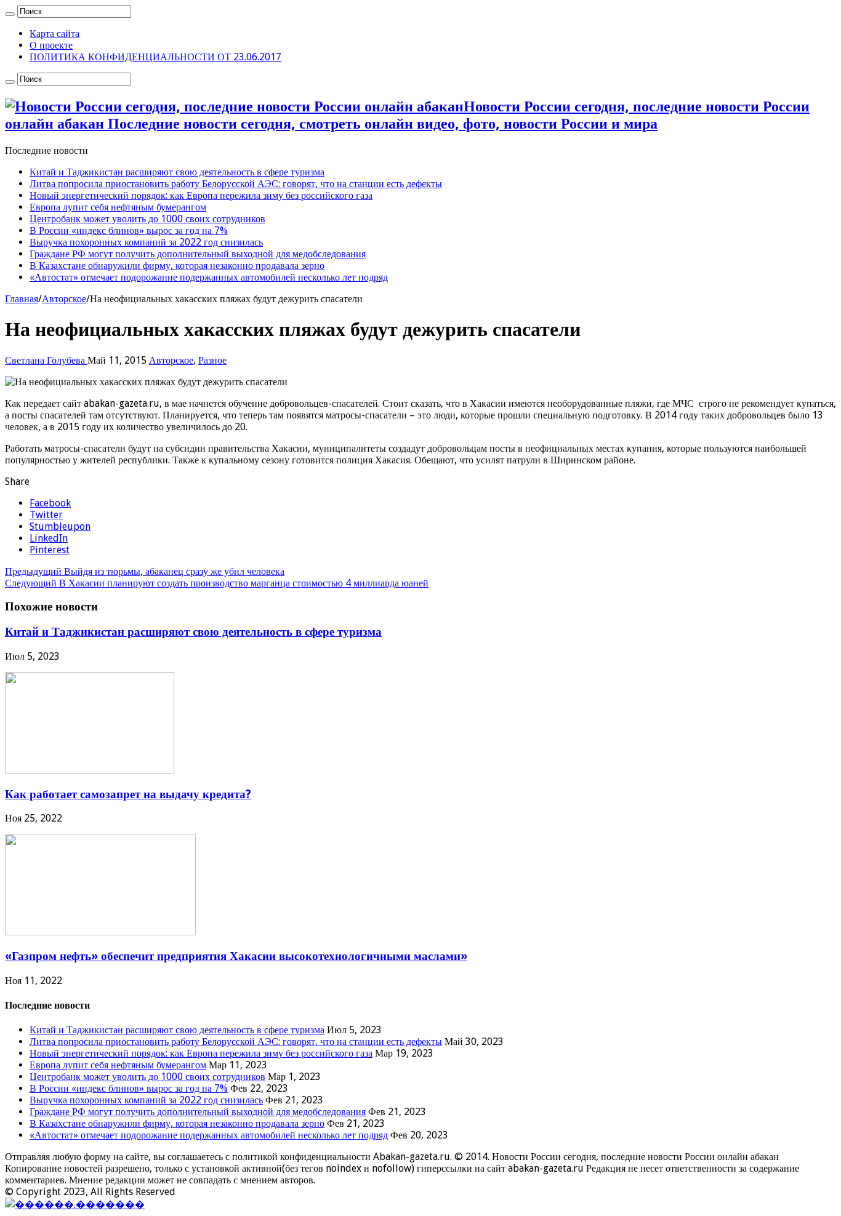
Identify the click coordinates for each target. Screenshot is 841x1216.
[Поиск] (10, 14)
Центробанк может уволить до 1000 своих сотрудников (147, 219)
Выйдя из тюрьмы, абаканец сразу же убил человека (144, 571)
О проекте (51, 45)
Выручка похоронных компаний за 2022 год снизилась (146, 242)
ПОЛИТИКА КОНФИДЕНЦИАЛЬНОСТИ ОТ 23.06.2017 (155, 57)
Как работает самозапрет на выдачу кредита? (128, 794)
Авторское (64, 299)
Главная (21, 299)
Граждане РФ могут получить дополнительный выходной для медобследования (198, 254)
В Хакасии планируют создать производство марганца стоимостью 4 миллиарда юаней (217, 583)
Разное (212, 360)
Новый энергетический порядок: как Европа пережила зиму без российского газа (201, 195)
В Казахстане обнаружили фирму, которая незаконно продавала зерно (177, 265)
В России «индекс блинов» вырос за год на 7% (129, 230)
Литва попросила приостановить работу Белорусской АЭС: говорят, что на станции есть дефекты (236, 184)
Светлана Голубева (46, 360)
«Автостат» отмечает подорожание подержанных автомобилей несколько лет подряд (209, 277)
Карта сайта (54, 33)
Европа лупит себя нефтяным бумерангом (118, 207)
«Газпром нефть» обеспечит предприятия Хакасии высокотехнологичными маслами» (236, 956)
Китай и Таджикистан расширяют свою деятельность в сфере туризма (177, 172)
